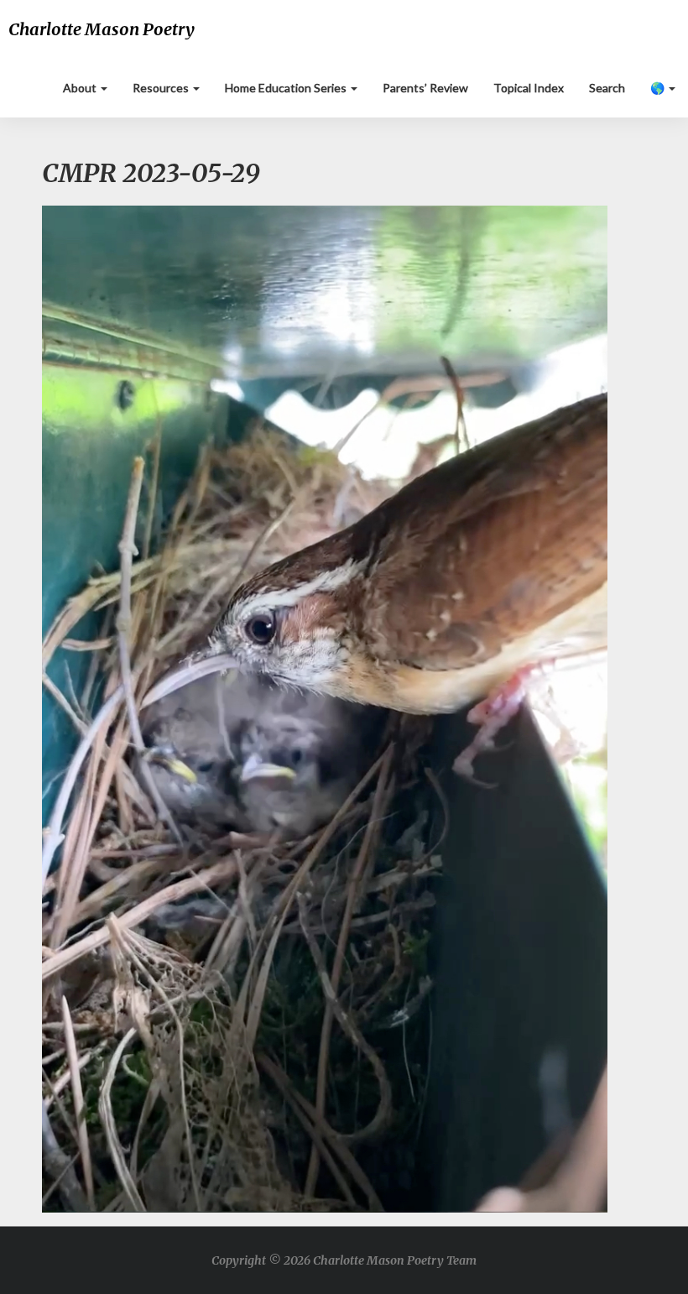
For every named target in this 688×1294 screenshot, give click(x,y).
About (81, 88)
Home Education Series (287, 88)
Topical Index (528, 88)
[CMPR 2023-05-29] (324, 714)
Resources (162, 88)
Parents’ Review (425, 88)
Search (607, 88)
